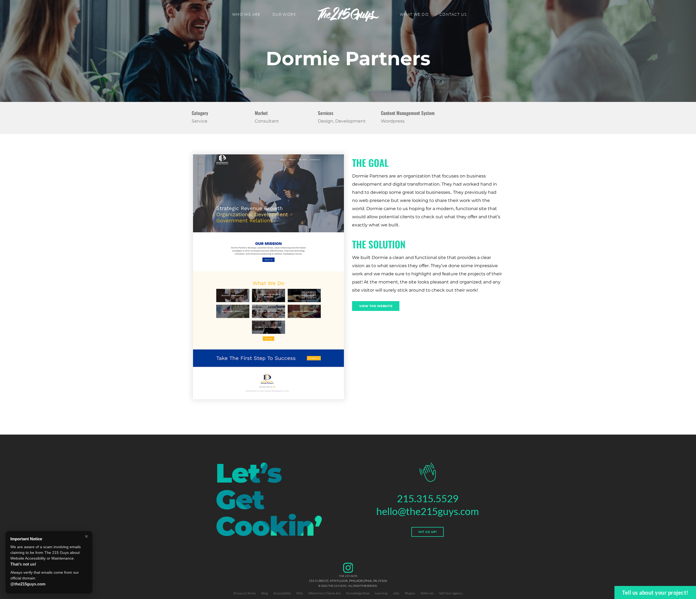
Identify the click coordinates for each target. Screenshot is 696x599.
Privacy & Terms (244, 593)
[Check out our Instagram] (348, 572)
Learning (381, 593)
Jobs (396, 593)
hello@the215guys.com (427, 511)
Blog (264, 593)
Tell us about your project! (655, 592)
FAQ (299, 593)
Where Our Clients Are (324, 593)
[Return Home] (348, 14)
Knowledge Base (357, 593)
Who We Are (246, 14)
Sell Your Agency (451, 593)
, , (348, 581)
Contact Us (453, 14)
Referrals (427, 593)
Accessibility (282, 593)
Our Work (284, 14)
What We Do (414, 14)
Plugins (410, 593)
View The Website (375, 306)
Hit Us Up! (427, 532)
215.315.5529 (427, 498)
